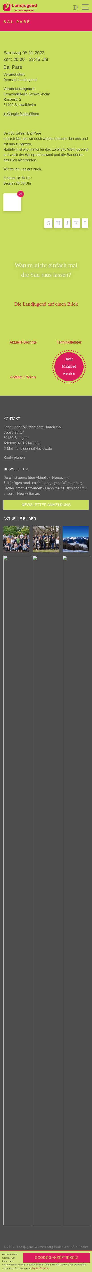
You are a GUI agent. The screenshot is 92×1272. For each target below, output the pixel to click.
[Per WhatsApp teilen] (76, 223)
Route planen (14, 457)
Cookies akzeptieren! (56, 1258)
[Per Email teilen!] (85, 223)
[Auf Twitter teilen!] (58, 223)
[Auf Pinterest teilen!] (67, 223)
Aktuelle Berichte (23, 342)
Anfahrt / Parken (23, 377)
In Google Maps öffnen (21, 114)
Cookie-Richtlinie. (41, 1268)
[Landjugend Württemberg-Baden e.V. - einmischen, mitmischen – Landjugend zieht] (31, 7)
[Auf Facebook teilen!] (48, 223)
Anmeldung (46, 505)
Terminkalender (69, 342)
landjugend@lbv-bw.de (33, 448)
